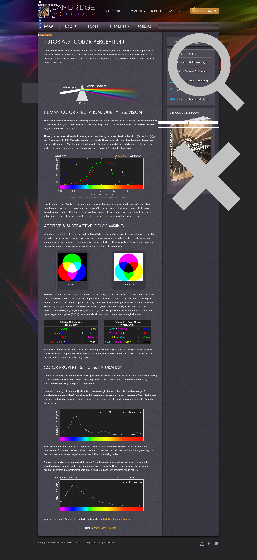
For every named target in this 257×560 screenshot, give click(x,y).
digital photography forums (116, 519)
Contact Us (109, 543)
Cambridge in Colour (66, 10)
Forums (144, 27)
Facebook (209, 543)
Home (49, 27)
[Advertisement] (100, 74)
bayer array (108, 216)
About (97, 543)
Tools (93, 27)
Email (202, 544)
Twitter (216, 543)
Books (71, 27)
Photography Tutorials (104, 528)
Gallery (87, 543)
